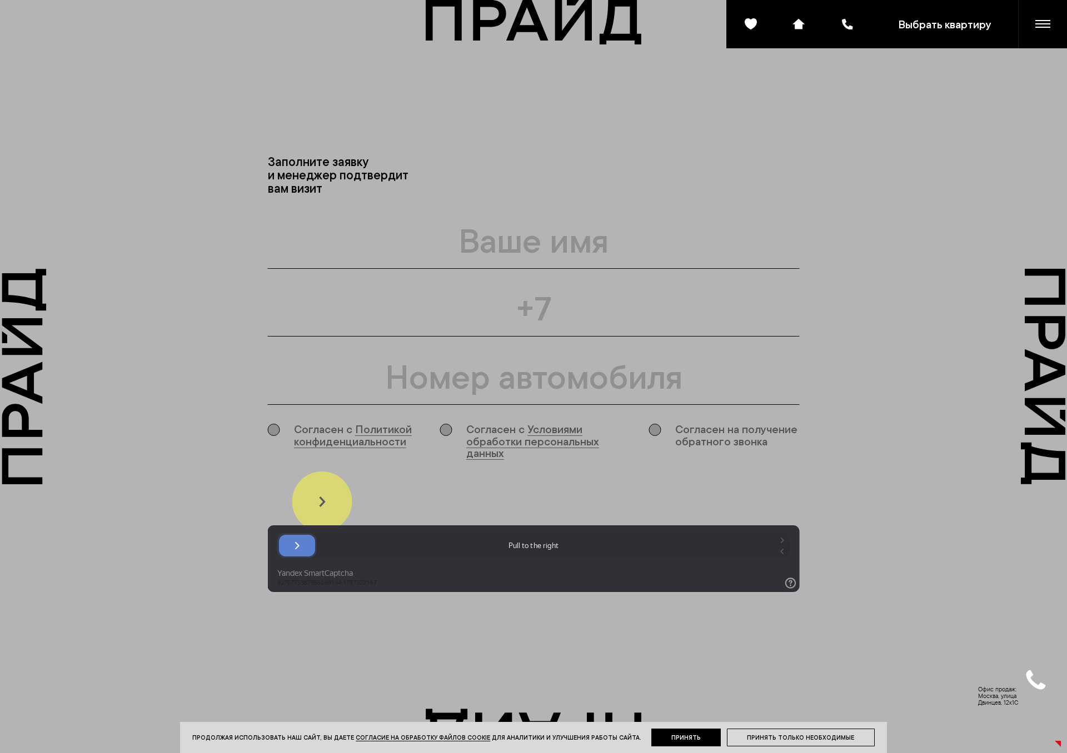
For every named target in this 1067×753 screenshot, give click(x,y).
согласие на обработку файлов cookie (423, 737)
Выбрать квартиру (944, 24)
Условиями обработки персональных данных (532, 441)
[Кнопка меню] (1043, 24)
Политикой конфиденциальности (353, 435)
